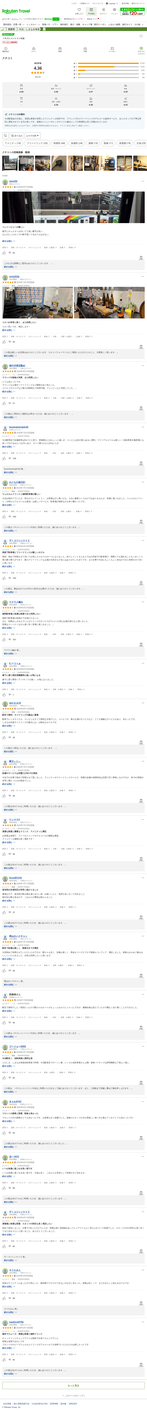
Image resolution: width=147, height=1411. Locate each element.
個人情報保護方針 (22, 1404)
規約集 (63, 1404)
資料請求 (73, 1404)
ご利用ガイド (84, 3)
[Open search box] (5, 136)
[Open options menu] (143, 181)
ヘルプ (74, 3)
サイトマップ (98, 3)
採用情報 (54, 1404)
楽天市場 (125, 3)
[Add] (141, 36)
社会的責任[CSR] (40, 1404)
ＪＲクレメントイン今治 (13, 38)
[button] (10, 163)
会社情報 (7, 1404)
